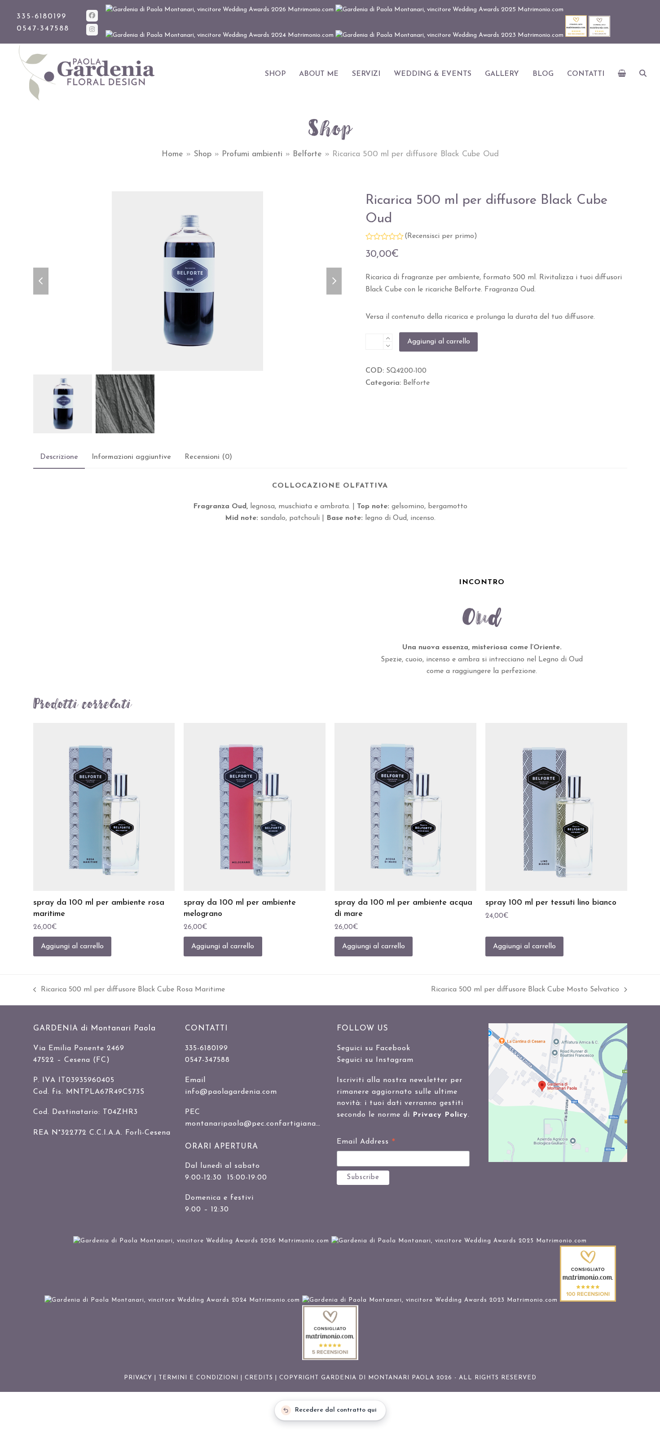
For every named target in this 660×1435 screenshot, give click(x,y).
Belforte (307, 154)
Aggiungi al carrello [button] (72, 946)
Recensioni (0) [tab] (208, 457)
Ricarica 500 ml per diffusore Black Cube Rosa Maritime (129, 990)
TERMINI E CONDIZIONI (198, 1378)
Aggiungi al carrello (438, 341)
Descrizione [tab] (59, 457)
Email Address (366, 1143)
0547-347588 (43, 28)
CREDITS (259, 1378)
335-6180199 (41, 16)
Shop (202, 154)
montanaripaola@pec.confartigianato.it (258, 1123)
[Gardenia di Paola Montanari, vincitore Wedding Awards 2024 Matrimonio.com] (220, 35)
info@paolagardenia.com (231, 1092)
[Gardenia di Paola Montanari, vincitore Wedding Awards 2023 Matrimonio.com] (450, 35)
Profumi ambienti (252, 154)
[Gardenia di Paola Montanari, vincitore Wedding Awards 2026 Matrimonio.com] (220, 9)
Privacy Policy (440, 1114)
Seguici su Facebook (373, 1048)
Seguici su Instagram (375, 1060)
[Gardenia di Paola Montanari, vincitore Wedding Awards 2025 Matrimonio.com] (449, 9)
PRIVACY (138, 1378)
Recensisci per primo (440, 236)
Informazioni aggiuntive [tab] (131, 457)
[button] (622, 74)
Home (172, 154)
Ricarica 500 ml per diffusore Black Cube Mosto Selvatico (525, 990)
